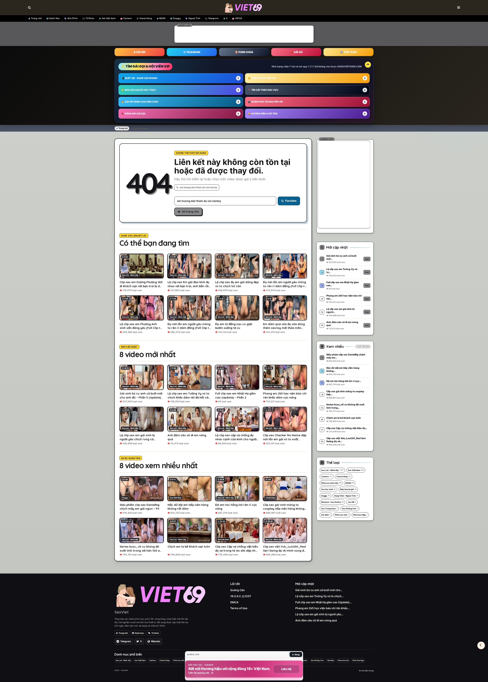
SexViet (121, 612)
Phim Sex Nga (360, 515)
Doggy (177, 18)
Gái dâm (326, 515)
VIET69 (238, 18)
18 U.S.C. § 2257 (240, 596)
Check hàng (145, 18)
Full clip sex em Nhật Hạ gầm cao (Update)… (323, 602)
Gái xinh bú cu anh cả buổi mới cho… (319, 590)
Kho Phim (72, 18)
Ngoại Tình (194, 18)
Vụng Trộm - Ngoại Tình (346, 496)
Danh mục (139, 633)
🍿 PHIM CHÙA (244, 52)
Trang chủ (36, 18)
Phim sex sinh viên (331, 483)
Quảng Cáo (237, 590)
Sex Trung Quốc (329, 508)
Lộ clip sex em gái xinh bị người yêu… (319, 614)
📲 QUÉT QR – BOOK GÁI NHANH (139, 78)
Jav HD (352, 502)
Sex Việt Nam (109, 18)
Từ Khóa (90, 18)
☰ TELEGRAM (191, 52)
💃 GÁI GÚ (296, 52)
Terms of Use (238, 608)
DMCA (234, 602)
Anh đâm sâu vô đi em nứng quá (316, 620)
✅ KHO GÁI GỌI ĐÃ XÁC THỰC (138, 89)
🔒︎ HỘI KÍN (139, 52)
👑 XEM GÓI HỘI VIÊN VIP (262, 78)
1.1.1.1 (311, 66)
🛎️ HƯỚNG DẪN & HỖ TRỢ (262, 113)
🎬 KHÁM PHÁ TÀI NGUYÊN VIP (265, 101)
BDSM (162, 18)
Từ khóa (155, 633)
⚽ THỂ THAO (348, 52)
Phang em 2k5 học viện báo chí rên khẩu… (322, 608)
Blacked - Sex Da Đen (332, 502)
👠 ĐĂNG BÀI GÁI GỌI (133, 113)
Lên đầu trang (367, 670)
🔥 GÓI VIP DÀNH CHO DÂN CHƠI (139, 101)
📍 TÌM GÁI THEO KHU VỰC (263, 89)
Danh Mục (54, 18)
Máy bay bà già (348, 489)
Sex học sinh (328, 489)
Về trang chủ (190, 211)
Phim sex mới (342, 515)
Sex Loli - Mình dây (332, 470)
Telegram (213, 18)
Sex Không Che (350, 508)
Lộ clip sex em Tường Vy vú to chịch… (319, 596)
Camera (127, 18)
